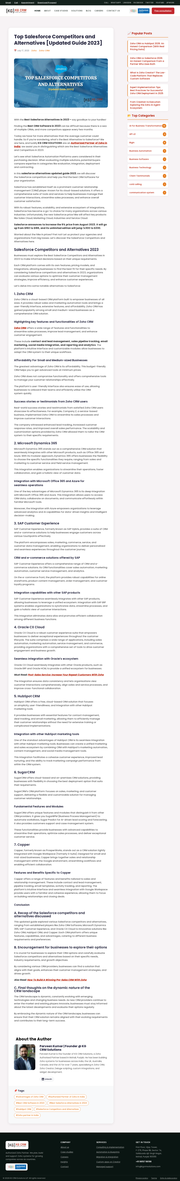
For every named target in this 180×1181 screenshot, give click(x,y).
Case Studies (61, 10)
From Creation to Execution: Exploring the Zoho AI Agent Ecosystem (145, 104)
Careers (98, 10)
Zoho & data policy (168, 1178)
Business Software (139, 159)
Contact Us (113, 10)
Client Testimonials (139, 175)
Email (8, 2)
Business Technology (140, 167)
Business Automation (140, 150)
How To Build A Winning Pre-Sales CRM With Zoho (57, 980)
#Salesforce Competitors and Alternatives (57, 1109)
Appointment (27, 2)
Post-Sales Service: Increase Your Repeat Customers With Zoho (66, 674)
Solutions (76, 10)
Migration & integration (107, 1157)
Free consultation (163, 11)
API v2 (132, 134)
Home (37, 10)
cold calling (135, 184)
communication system (141, 192)
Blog (88, 10)
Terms (154, 1178)
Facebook (138, 3)
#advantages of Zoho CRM (29, 1096)
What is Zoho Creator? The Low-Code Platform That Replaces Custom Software (147, 75)
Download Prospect (47, 2)
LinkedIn (127, 3)
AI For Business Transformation (145, 125)
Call (16, 2)
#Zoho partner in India (27, 1115)
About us (65, 1147)
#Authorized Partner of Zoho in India (66, 1096)
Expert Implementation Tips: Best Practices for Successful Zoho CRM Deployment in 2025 (146, 90)
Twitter (149, 3)
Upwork (170, 3)
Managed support (104, 1166)
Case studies (67, 1152)
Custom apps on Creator (108, 1162)
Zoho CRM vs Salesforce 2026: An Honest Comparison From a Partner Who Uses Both (147, 61)
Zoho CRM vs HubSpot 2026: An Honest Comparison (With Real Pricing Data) (147, 46)
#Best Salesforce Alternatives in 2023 (68, 1103)
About (47, 10)
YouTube (160, 3)
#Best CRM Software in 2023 (30, 1103)
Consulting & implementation (110, 1147)
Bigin (131, 142)
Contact (65, 1166)
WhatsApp (116, 3)
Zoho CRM (44, 50)
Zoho (34, 50)
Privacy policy (142, 1178)
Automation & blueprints (108, 1152)
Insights (64, 1162)
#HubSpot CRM (23, 1109)
